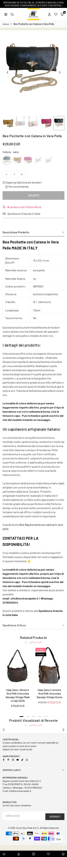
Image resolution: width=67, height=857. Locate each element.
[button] (62, 14)
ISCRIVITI (55, 816)
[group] (33, 72)
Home (6, 24)
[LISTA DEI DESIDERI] (56, 14)
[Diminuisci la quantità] (6, 174)
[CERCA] (12, 14)
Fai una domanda (18, 186)
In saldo (40, 649)
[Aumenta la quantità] (21, 174)
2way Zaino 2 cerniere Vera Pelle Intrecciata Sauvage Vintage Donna (49, 694)
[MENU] (6, 14)
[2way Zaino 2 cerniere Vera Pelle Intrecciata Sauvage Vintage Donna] (49, 666)
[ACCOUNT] (49, 14)
